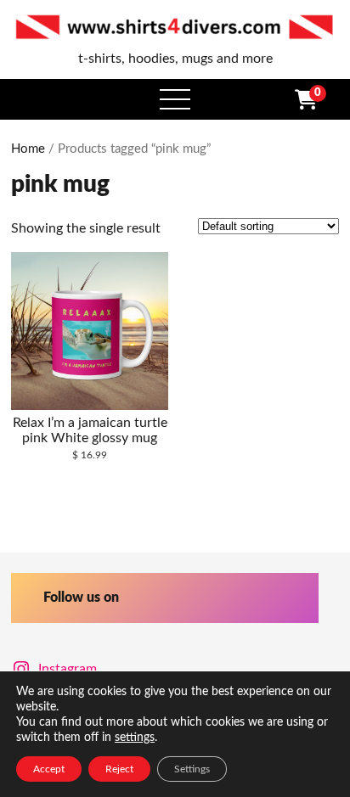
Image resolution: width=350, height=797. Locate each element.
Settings (192, 769)
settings (135, 738)
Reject (119, 769)
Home (28, 149)
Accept (49, 769)
